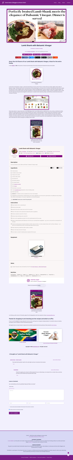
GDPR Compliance (32, 457)
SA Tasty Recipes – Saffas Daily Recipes (38, 266)
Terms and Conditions (41, 457)
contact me (30, 442)
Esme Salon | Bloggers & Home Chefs (15, 3)
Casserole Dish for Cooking (36, 256)
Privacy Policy (41, 436)
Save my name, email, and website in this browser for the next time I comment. (22, 406)
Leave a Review (46, 54)
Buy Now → (37, 257)
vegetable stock (18, 190)
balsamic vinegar (17, 184)
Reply (13, 364)
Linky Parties (54, 325)
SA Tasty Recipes (23, 342)
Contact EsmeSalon (25, 457)
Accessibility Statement (33, 436)
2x (59, 167)
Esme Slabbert (11, 441)
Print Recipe (36, 54)
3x (61, 167)
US (53, 167)
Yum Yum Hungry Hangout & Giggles (50, 343)
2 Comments (32, 48)
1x (57, 167)
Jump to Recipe (27, 54)
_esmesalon (39, 281)
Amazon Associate (31, 51)
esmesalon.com (36, 346)
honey (15, 186)
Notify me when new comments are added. (16, 409)
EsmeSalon (24, 151)
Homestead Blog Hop (51, 315)
